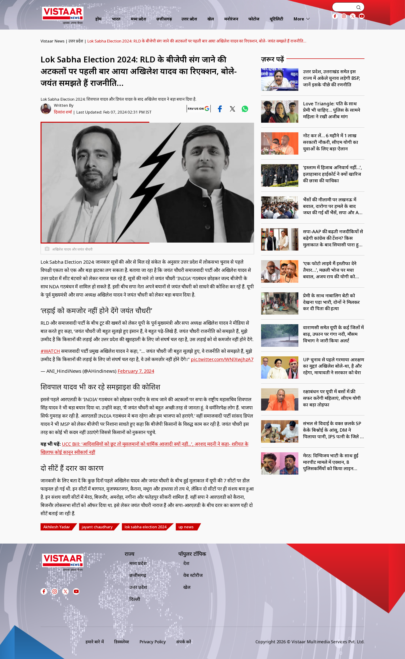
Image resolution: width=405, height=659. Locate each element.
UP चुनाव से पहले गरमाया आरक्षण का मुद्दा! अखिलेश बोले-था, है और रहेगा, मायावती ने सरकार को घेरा (333, 366)
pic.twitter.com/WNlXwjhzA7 (222, 359)
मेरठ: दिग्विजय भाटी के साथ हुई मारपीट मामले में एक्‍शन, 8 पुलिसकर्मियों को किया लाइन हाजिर (330, 462)
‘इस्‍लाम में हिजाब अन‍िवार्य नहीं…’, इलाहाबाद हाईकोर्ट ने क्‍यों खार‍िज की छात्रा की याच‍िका (332, 174)
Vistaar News (52, 41)
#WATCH (50, 351)
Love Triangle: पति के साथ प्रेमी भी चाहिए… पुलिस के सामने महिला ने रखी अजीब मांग (331, 110)
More (298, 19)
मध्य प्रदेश (138, 19)
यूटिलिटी (276, 19)
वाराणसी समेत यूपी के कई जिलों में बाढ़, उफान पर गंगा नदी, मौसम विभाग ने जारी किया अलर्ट (333, 334)
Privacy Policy (152, 641)
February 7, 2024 (136, 371)
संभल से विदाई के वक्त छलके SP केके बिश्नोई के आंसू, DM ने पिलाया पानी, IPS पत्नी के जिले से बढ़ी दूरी (333, 430)
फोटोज (253, 19)
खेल (210, 19)
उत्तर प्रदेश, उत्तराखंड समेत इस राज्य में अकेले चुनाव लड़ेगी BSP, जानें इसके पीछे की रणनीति (331, 78)
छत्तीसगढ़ (164, 19)
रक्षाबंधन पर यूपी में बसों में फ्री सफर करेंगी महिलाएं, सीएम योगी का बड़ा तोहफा (332, 398)
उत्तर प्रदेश (189, 19)
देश (186, 563)
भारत (116, 19)
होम (98, 19)
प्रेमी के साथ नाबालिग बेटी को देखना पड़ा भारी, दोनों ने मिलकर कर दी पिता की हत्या (331, 302)
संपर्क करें (183, 641)
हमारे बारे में (95, 641)
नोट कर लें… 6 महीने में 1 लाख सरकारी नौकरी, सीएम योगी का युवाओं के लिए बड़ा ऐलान (330, 142)
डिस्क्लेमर (121, 641)
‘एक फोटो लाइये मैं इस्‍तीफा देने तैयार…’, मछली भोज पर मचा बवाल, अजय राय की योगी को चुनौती (329, 270)
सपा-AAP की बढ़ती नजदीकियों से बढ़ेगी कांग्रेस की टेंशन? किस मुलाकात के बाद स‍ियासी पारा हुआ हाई (333, 238)
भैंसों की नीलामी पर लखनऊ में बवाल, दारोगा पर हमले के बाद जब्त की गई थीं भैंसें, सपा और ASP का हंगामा (333, 206)
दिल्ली (134, 599)
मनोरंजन (231, 19)
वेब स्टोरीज (192, 575)
